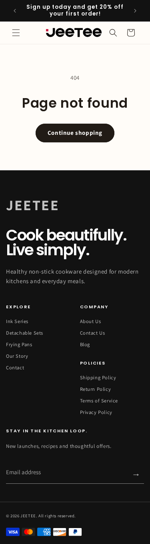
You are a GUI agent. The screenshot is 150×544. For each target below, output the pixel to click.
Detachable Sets (24, 333)
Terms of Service (99, 401)
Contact (15, 368)
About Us (90, 321)
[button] (16, 32)
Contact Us (92, 333)
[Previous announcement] (15, 11)
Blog (85, 344)
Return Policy (95, 389)
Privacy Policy (96, 412)
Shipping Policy (98, 377)
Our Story (17, 356)
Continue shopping (75, 132)
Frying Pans (19, 344)
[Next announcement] (135, 11)
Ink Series (17, 321)
